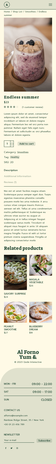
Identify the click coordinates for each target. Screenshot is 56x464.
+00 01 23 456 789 (14, 424)
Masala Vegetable (36, 281)
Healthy (15, 157)
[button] (15, 311)
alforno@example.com (16, 415)
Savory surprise (15, 294)
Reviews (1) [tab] (10, 182)
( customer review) (32, 107)
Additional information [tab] (17, 176)
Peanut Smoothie (10, 328)
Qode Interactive (32, 362)
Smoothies (22, 152)
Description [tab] (11, 170)
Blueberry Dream (36, 328)
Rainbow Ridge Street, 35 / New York (24, 420)
